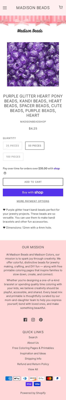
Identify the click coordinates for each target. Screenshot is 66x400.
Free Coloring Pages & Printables (33, 348)
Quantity (9, 138)
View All (33, 369)
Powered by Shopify (33, 393)
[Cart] (61, 7)
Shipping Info (33, 358)
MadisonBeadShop (33, 121)
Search (33, 337)
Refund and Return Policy (33, 364)
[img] (25, 320)
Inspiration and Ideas (33, 353)
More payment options (33, 201)
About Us (33, 342)
